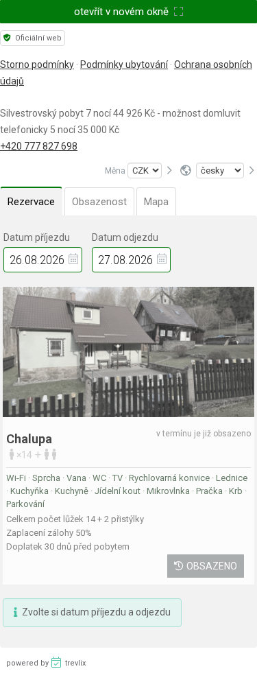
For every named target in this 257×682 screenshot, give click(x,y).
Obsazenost (99, 202)
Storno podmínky (37, 64)
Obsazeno (211, 566)
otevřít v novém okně (122, 11)
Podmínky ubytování (124, 64)
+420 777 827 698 (38, 146)
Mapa (156, 202)
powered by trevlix (46, 663)
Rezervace (31, 202)
